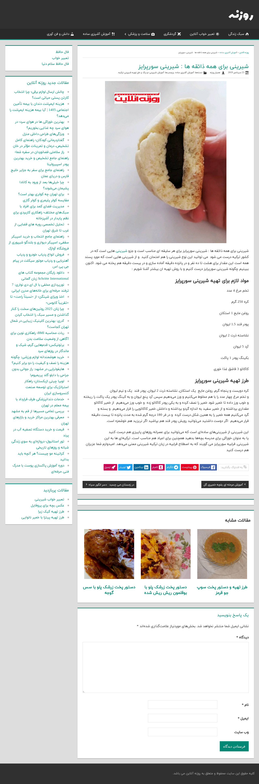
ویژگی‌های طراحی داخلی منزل (43, 134)
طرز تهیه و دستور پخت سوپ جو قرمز (222, 590)
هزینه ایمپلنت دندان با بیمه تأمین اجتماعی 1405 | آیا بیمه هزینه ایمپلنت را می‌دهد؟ (39, 110)
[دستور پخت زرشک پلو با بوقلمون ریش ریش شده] (166, 578)
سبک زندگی (236, 34)
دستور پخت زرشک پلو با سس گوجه (109, 590)
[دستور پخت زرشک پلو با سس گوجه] (109, 578)
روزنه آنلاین (244, 52)
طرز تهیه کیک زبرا (51, 511)
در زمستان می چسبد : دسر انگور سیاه (111, 485)
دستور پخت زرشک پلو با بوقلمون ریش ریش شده (165, 590)
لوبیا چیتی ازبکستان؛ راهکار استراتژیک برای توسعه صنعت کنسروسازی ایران (46, 387)
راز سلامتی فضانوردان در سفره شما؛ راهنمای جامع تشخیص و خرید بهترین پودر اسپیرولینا (41, 158)
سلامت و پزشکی (139, 34)
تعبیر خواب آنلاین (202, 34)
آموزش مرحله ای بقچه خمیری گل (223, 485)
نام (245, 705)
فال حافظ (62, 52)
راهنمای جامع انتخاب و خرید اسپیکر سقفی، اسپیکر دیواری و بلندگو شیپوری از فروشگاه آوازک (39, 242)
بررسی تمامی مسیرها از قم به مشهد (37, 411)
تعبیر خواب (60, 58)
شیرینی (121, 251)
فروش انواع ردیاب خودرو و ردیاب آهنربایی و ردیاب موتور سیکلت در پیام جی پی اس (41, 260)
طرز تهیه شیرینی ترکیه (129, 72)
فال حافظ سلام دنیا (55, 64)
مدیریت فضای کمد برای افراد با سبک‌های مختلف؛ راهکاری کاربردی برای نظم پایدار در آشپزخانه (41, 212)
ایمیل (243, 718)
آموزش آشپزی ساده (96, 34)
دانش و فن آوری (58, 34)
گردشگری (170, 34)
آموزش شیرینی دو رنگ (153, 72)
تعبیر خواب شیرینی (49, 499)
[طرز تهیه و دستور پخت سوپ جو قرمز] (222, 578)
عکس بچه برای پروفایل (47, 505)
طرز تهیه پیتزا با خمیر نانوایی (42, 517)
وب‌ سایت (241, 732)
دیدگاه (242, 637)
